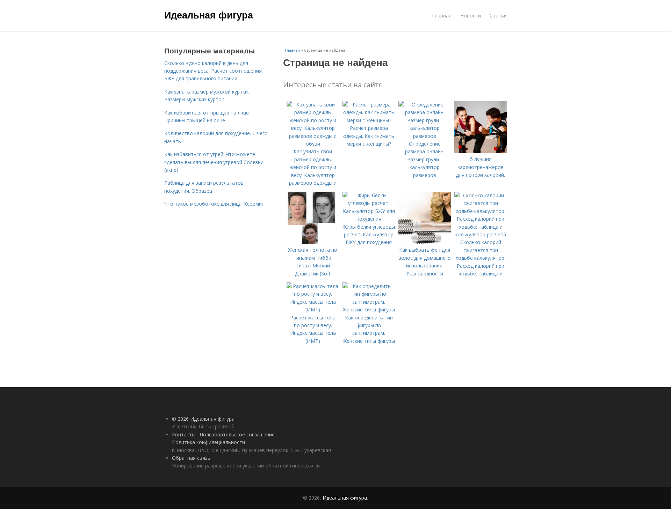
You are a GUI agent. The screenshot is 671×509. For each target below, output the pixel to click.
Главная (442, 15)
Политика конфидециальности (208, 442)
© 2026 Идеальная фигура (203, 418)
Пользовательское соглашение (237, 434)
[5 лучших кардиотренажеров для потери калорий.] (480, 151)
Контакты (183, 434)
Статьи (498, 15)
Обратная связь (191, 458)
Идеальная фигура (208, 14)
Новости (470, 15)
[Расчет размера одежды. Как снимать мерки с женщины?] (368, 120)
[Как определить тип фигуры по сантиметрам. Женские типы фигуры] (368, 309)
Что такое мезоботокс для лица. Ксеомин (214, 203)
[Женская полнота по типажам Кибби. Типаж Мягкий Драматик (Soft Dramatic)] (313, 242)
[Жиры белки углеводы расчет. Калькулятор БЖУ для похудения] (368, 218)
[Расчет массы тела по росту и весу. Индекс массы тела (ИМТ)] (313, 309)
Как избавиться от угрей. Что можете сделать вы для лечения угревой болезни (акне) (214, 162)
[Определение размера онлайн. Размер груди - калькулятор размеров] (424, 136)
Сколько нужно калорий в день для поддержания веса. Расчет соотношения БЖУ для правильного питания (213, 71)
